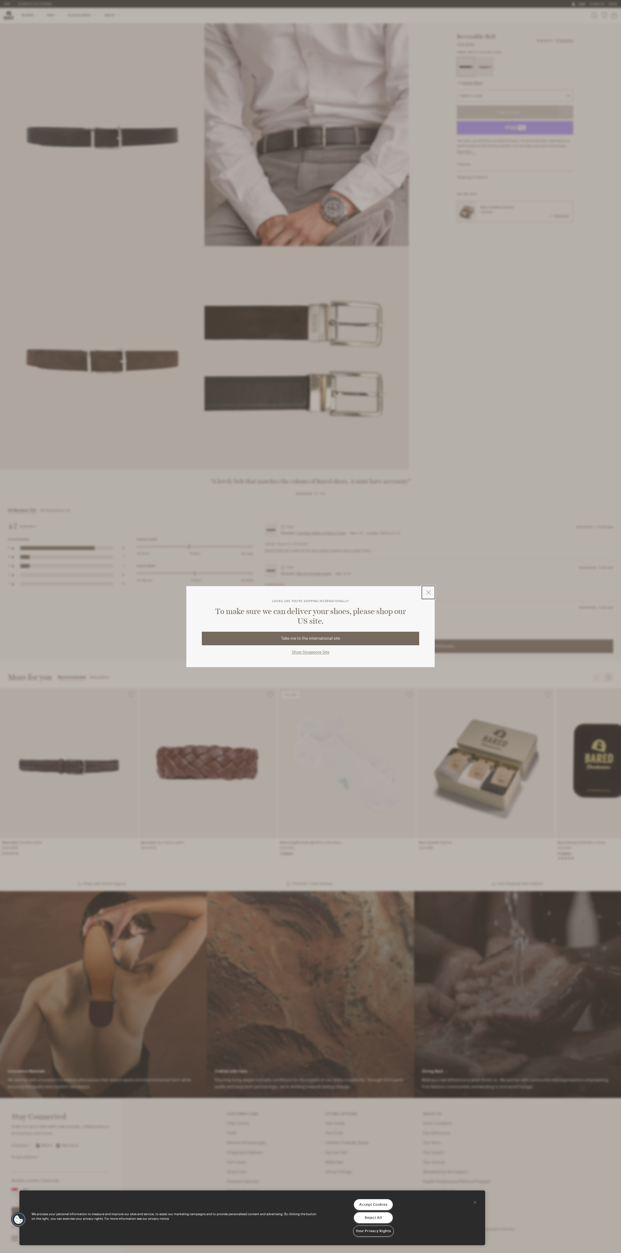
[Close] (475, 1202)
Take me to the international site (310, 638)
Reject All (373, 1218)
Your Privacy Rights (373, 1231)
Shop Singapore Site (310, 652)
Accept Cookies (373, 1204)
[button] (18, 1219)
